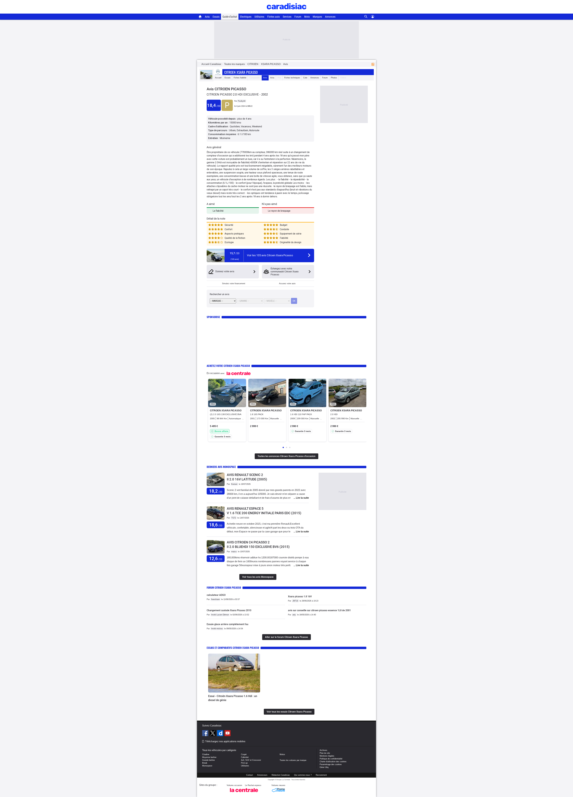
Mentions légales (327, 756)
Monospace (207, 766)
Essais (216, 16)
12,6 (215, 558)
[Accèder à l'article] (234, 673)
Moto (307, 16)
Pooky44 (241, 101)
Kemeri (234, 484)
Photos (334, 78)
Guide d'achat (229, 16)
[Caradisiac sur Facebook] (205, 733)
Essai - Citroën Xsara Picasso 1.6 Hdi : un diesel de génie (232, 698)
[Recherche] (366, 17)
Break (204, 763)
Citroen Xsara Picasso (241, 72)
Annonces (330, 16)
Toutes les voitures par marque (293, 760)
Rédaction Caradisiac (281, 775)
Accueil (218, 78)
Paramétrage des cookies (331, 764)
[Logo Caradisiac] (286, 12)
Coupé (244, 754)
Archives (323, 750)
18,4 (213, 105)
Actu (207, 16)
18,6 (215, 524)
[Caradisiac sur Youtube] (228, 733)
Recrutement (321, 775)
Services (287, 16)
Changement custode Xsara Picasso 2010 (229, 610)
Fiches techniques (292, 78)
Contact (249, 775)
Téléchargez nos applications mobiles (225, 741)
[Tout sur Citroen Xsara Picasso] (206, 78)
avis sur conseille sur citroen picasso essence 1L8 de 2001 (319, 610)
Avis (265, 78)
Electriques (245, 16)
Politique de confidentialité (331, 759)
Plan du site (325, 753)
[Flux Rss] (373, 64)
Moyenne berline (209, 757)
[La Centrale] (244, 793)
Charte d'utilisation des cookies (333, 761)
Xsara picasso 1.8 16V (300, 596)
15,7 (234, 253)
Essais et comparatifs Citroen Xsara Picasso (233, 648)
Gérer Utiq (324, 767)
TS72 (233, 518)
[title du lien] (227, 110)
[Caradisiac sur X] (213, 733)
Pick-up (244, 763)
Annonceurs (262, 775)
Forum (297, 16)
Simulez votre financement (233, 283)
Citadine (205, 754)
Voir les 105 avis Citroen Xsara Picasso (270, 255)
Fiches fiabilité (240, 78)
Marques (317, 16)
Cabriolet (245, 757)
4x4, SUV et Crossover (251, 760)
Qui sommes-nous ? (303, 775)
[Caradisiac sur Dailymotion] (220, 733)
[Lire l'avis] (216, 486)
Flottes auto (273, 16)
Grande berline (208, 760)
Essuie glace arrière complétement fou (227, 624)
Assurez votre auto (287, 283)
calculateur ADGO (216, 595)
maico (234, 551)
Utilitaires (259, 16)
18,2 (215, 491)
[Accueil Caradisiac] (200, 17)
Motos (282, 754)
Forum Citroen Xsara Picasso (224, 587)
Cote (305, 78)
